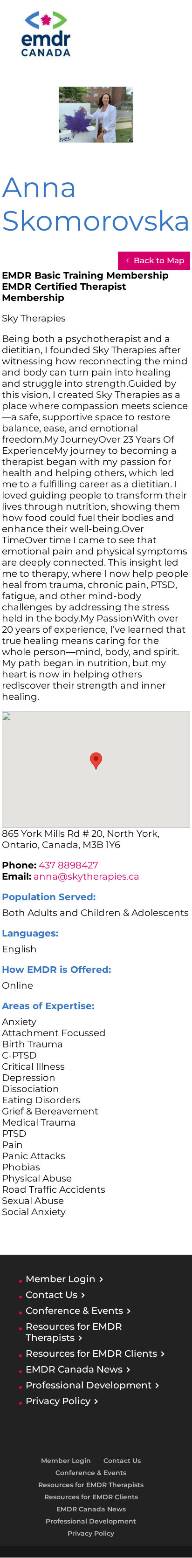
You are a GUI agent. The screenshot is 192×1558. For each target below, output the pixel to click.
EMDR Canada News (74, 1369)
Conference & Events (74, 1310)
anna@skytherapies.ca (86, 876)
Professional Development (88, 1385)
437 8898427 (68, 865)
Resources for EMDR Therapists (74, 1332)
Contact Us (51, 1294)
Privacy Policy (58, 1401)
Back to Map (159, 260)
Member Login (61, 1279)
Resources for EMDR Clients (91, 1353)
